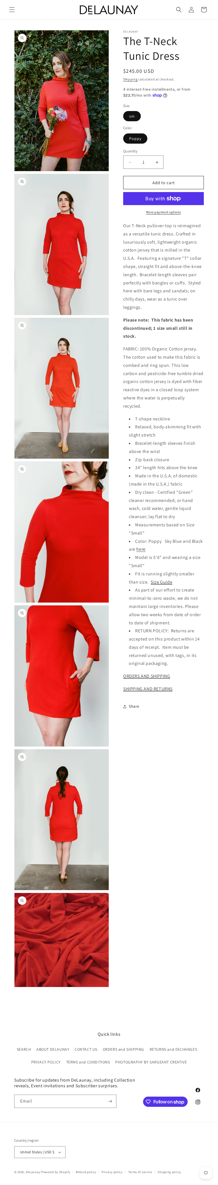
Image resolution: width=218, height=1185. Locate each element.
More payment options (163, 212)
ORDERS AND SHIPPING (146, 676)
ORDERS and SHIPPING (123, 1049)
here (140, 549)
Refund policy (86, 1172)
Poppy (135, 138)
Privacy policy (112, 1172)
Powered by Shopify (55, 1172)
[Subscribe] (110, 1101)
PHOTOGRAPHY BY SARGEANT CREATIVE (151, 1062)
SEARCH (24, 1049)
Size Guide (161, 582)
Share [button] (134, 706)
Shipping (130, 79)
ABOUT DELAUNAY (52, 1049)
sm (132, 116)
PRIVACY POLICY (46, 1062)
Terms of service (140, 1172)
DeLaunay (33, 1172)
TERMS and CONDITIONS (88, 1062)
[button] (12, 9)
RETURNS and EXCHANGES (173, 1049)
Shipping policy (169, 1172)
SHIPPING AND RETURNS (148, 689)
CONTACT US (86, 1049)
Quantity (130, 151)
